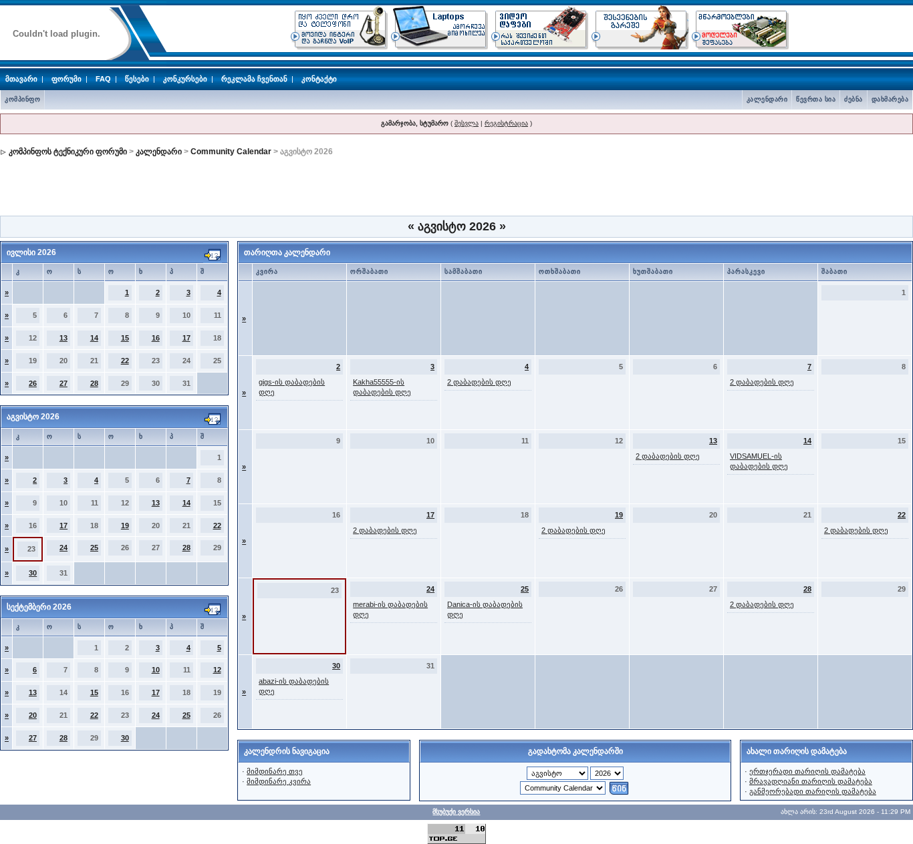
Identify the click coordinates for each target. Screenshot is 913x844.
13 (63, 338)
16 (156, 338)
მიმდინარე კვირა (279, 781)
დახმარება (890, 99)
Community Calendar (230, 151)
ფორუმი (66, 79)
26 (33, 383)
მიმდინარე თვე (275, 771)
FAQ (103, 79)
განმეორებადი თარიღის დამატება (812, 791)
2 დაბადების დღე (479, 382)
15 (125, 338)
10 (156, 670)
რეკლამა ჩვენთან (254, 79)
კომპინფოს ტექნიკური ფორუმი (68, 151)
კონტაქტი (319, 79)
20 (33, 715)
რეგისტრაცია (506, 123)
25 (94, 548)
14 (94, 338)
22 (125, 361)
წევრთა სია (815, 99)
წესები (137, 79)
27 (63, 383)
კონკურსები (185, 79)
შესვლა (466, 123)
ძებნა (853, 99)
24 (63, 548)
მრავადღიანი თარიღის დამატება (810, 781)
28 (94, 383)
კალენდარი (767, 99)
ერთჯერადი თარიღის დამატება (807, 771)
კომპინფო (22, 99)
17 (186, 338)
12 (217, 670)
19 (125, 525)
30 (33, 573)
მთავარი (21, 79)
